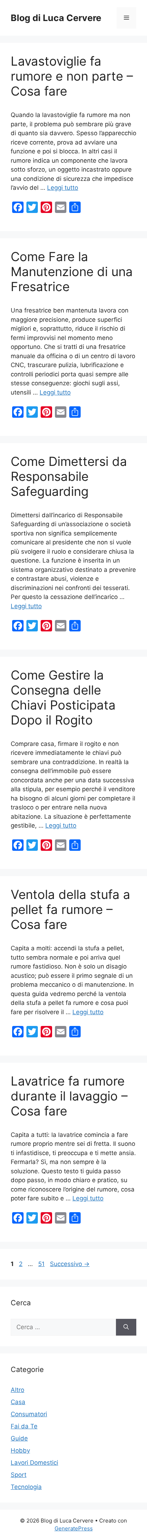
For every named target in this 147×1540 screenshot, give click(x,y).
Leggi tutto (62, 187)
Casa (18, 1402)
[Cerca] (126, 1327)
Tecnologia (26, 1486)
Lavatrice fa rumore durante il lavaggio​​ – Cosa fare (69, 1095)
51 (42, 1263)
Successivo (70, 1263)
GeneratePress (74, 1528)
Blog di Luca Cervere (56, 17)
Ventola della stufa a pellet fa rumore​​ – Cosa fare (70, 909)
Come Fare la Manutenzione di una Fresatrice (72, 271)
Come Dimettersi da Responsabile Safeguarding (69, 476)
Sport (18, 1474)
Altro (17, 1389)
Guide (19, 1438)
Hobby (20, 1450)
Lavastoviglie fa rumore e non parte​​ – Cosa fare (72, 76)
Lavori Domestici (34, 1462)
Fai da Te (24, 1426)
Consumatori (29, 1414)
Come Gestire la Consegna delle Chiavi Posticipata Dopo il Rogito (63, 697)
